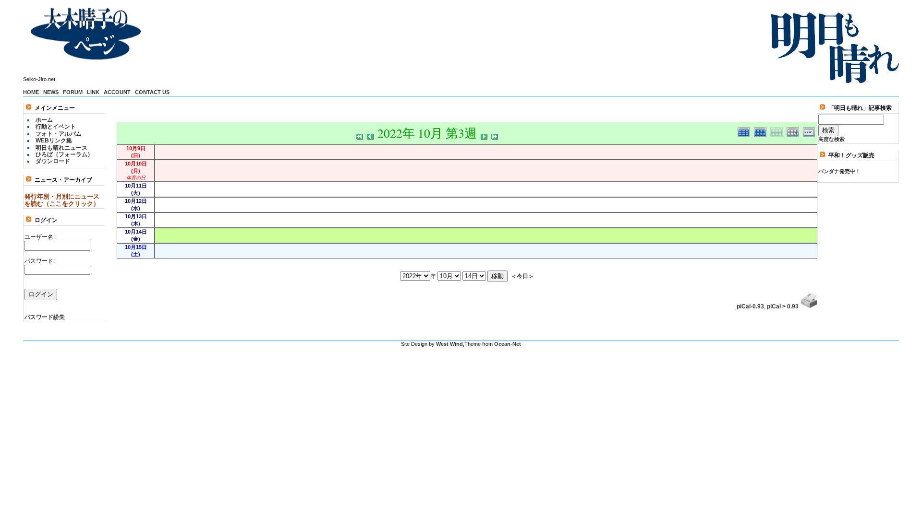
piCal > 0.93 (783, 306)
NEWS (51, 92)
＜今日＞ (522, 276)
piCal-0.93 (750, 306)
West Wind (449, 344)
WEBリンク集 (54, 140)
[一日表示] (795, 130)
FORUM (73, 92)
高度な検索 (831, 139)
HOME (31, 92)
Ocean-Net (507, 344)
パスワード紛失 (44, 317)
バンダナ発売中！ (839, 171)
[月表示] (762, 130)
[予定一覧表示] (810, 130)
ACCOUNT (117, 92)
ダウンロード (53, 161)
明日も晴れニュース (61, 147)
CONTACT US (152, 92)
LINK (93, 92)
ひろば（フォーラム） (64, 154)
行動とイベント (56, 126)
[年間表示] (746, 130)
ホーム (44, 120)
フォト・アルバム (59, 133)
